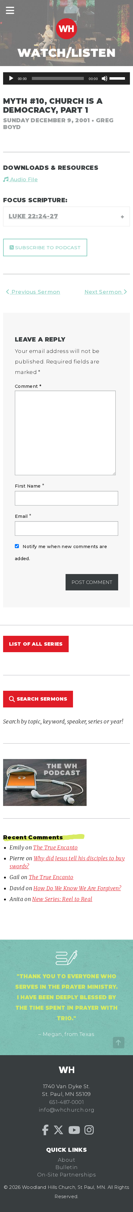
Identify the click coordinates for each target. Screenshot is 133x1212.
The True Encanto (55, 847)
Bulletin (66, 1167)
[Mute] (104, 78)
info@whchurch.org (67, 1110)
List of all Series (36, 644)
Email (21, 516)
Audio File (23, 179)
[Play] (11, 78)
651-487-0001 (66, 1102)
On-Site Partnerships (66, 1175)
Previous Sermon (35, 292)
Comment (28, 386)
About (66, 1160)
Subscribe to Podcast (47, 247)
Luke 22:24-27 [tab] (33, 216)
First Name (28, 486)
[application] (66, 78)
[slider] (118, 77)
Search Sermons (41, 699)
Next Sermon (103, 292)
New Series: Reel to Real (62, 899)
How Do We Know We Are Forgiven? (77, 888)
